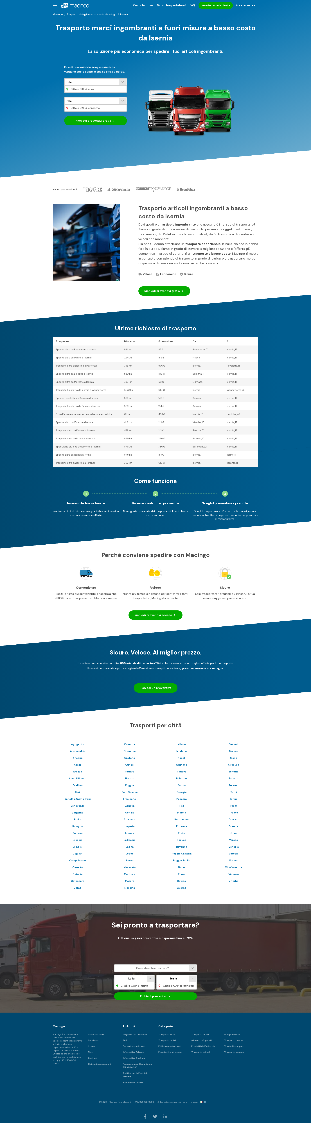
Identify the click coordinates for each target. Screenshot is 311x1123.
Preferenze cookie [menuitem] (133, 1082)
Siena (233, 758)
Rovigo (181, 881)
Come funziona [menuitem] (143, 5)
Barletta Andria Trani (77, 799)
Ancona (77, 758)
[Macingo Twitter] (155, 1116)
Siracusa (233, 764)
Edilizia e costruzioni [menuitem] (169, 1046)
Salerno (181, 887)
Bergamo (77, 812)
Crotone (129, 758)
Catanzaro (77, 881)
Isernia (129, 833)
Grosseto (129, 819)
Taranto (233, 778)
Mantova (129, 874)
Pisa (181, 805)
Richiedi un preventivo (156, 688)
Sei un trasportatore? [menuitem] (171, 5)
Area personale (245, 5)
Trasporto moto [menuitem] (200, 1034)
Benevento (78, 805)
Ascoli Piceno (77, 778)
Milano (181, 744)
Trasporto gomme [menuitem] (234, 1052)
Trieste (233, 826)
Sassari (233, 744)
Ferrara (129, 771)
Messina (129, 887)
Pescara (181, 799)
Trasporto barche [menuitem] (233, 1040)
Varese (233, 840)
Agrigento (77, 744)
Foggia (129, 785)
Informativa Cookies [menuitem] (134, 1058)
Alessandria (77, 751)
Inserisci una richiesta (216, 5)
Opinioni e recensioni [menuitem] (99, 1064)
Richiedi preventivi (93, 120)
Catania (77, 874)
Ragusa (181, 840)
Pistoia (181, 812)
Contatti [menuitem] (92, 1058)
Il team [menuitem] (91, 1046)
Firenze (129, 778)
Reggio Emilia (181, 860)
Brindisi (77, 846)
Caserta (77, 867)
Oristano (181, 764)
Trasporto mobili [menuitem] (167, 1040)
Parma (181, 785)
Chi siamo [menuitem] (93, 1040)
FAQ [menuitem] (192, 5)
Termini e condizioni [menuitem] (134, 1046)
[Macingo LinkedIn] (165, 1116)
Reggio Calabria (181, 853)
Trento (233, 812)
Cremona (130, 751)
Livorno (129, 860)
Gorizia (129, 812)
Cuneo (129, 764)
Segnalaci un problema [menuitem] (135, 1034)
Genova (129, 805)
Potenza (181, 826)
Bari (77, 792)
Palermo (181, 778)
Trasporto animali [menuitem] (200, 1052)
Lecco (130, 853)
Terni (233, 792)
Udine (233, 833)
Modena (181, 751)
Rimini (182, 867)
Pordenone (181, 819)
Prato (181, 833)
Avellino (78, 785)
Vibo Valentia (233, 867)
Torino (233, 799)
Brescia (77, 840)
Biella (77, 819)
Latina (130, 846)
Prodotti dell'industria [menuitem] (203, 1046)
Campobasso (77, 860)
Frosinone (129, 799)
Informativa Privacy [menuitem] (133, 1052)
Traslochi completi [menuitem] (234, 1046)
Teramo (233, 785)
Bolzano (78, 833)
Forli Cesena (130, 792)
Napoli (182, 758)
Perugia (181, 792)
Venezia (234, 846)
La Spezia (129, 840)
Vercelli (233, 853)
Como (77, 887)
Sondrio (233, 771)
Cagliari (77, 853)
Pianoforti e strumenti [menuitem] (170, 1052)
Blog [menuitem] (90, 1052)
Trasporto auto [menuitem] (166, 1034)
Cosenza (129, 744)
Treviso (233, 819)
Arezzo (77, 771)
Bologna (77, 826)
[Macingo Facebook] (145, 1116)
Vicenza (233, 874)
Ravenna (181, 846)
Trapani (233, 805)
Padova (181, 771)
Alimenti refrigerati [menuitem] (201, 1040)
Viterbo (233, 881)
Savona (233, 751)
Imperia (129, 826)
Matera (129, 881)
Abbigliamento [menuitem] (232, 1034)
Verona (233, 860)
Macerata (129, 867)
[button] (55, 5)
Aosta (77, 764)
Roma (181, 874)
